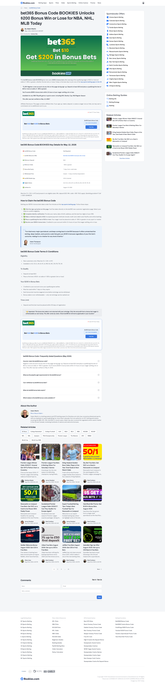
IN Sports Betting (26, 649)
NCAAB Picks (56, 627)
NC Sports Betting (26, 658)
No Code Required (91, 123)
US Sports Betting (114, 86)
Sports (51, 3)
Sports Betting (71, 3)
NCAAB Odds (56, 637)
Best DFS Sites (88, 621)
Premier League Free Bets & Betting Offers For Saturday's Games (126, 126)
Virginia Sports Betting (116, 79)
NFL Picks (55, 621)
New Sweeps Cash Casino (92, 658)
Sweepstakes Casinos (91, 646)
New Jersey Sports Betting (117, 58)
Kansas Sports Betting (116, 41)
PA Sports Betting (26, 630)
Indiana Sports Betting (116, 34)
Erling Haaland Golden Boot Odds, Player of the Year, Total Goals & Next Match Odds (127, 133)
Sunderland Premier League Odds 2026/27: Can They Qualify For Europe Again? (126, 154)
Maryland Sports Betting (116, 48)
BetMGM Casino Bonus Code (125, 624)
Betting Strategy (114, 102)
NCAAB (85, 431)
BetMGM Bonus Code (122, 621)
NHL (29, 435)
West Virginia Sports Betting (118, 82)
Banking (111, 105)
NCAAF (93, 431)
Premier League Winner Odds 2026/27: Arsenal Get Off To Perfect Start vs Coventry (127, 119)
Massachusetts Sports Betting (118, 51)
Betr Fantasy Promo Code (92, 630)
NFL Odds (55, 630)
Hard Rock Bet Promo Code (124, 637)
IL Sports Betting (26, 637)
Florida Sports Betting (116, 27)
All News (24, 431)
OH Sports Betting (26, 655)
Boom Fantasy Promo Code (92, 624)
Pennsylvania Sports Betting (118, 72)
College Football (50, 431)
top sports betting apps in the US (91, 82)
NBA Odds (55, 633)
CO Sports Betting (26, 643)
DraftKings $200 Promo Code (125, 627)
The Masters (74, 435)
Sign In (94, 579)
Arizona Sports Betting (116, 17)
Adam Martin (31, 29)
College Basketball (36, 431)
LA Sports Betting (26, 652)
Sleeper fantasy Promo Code (93, 633)
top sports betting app (68, 204)
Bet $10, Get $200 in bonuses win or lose (74, 155)
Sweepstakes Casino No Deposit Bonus (96, 661)
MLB (66, 431)
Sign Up (99, 579)
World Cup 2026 (36, 440)
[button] (61, 361)
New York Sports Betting (116, 62)
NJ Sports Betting (26, 627)
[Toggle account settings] (143, 3)
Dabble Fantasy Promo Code (93, 627)
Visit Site (91, 127)
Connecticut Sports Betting (117, 24)
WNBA (89, 435)
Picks (57, 3)
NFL (23, 435)
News (99, 3)
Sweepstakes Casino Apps (92, 655)
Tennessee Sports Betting (117, 75)
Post (99, 597)
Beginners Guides (57, 640)
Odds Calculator (57, 649)
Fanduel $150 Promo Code (124, 630)
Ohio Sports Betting (115, 69)
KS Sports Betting (26, 624)
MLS (72, 431)
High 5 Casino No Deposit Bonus (94, 640)
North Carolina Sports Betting (118, 65)
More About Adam (37, 413)
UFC (83, 435)
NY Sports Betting (26, 621)
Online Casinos (83, 3)
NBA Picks (55, 624)
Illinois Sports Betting (115, 31)
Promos (92, 3)
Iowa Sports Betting (115, 38)
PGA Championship (48, 435)
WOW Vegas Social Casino (92, 649)
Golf (60, 431)
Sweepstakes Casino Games (93, 652)
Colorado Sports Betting (116, 21)
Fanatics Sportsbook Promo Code (126, 633)
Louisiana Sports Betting (117, 45)
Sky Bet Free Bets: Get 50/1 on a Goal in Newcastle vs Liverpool (125, 140)
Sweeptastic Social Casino (92, 643)
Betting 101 (112, 99)
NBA (78, 431)
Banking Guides (57, 643)
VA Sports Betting (26, 646)
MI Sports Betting (26, 633)
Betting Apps (42, 3)
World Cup (25, 440)
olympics (36, 435)
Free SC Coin (88, 637)
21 (68, 569)
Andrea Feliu (34, 34)
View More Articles (124, 158)
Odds (63, 3)
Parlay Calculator (57, 652)
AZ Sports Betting (26, 640)
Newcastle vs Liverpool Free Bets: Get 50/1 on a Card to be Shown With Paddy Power (127, 147)
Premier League (62, 435)
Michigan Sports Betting (116, 55)
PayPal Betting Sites (58, 646)
